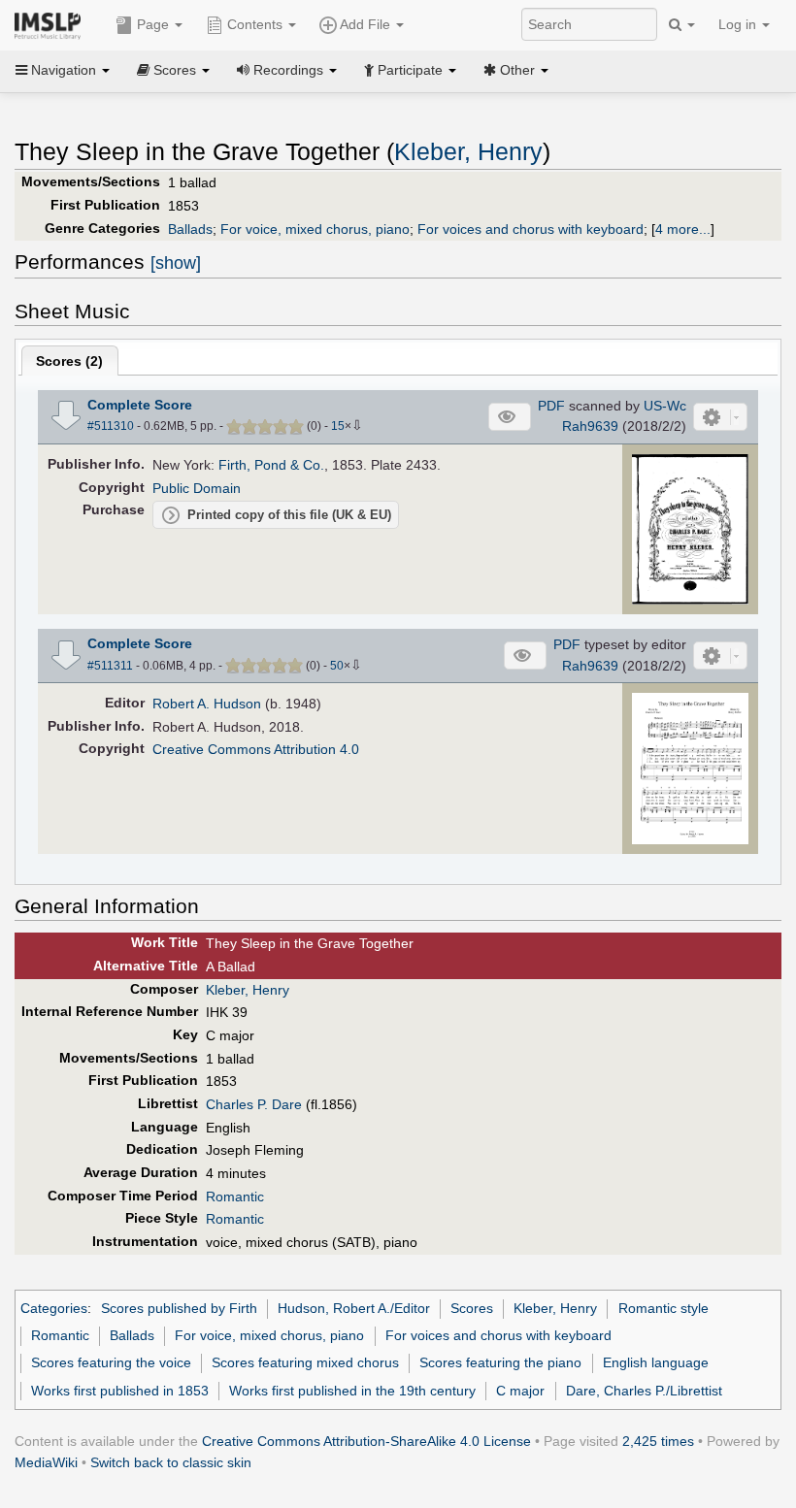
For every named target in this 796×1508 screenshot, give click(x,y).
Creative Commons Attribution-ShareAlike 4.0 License (366, 1441)
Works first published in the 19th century (352, 1390)
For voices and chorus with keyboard (530, 229)
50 (337, 665)
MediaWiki (46, 1462)
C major (520, 1390)
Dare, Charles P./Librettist (644, 1390)
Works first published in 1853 (120, 1390)
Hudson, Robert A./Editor (354, 1308)
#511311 (110, 665)
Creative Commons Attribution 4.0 (255, 749)
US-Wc (665, 405)
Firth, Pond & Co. (271, 465)
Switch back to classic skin (170, 1462)
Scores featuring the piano (500, 1362)
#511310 (110, 426)
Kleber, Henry (468, 152)
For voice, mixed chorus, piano (315, 229)
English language (656, 1362)
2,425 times (658, 1441)
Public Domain (196, 488)
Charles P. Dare (254, 1104)
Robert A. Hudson (206, 703)
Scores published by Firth (179, 1308)
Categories (53, 1308)
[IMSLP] (52, 24)
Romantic (235, 1196)
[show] (175, 263)
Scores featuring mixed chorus (305, 1362)
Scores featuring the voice (111, 1362)
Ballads (190, 229)
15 (338, 426)
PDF (551, 405)
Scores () (69, 361)
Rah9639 (590, 426)
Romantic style (663, 1308)
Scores (471, 1308)
